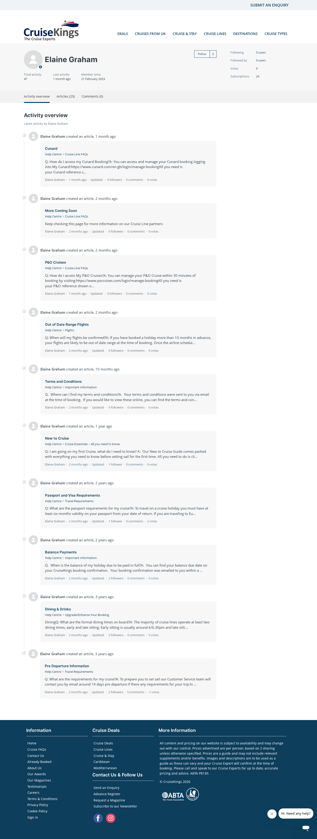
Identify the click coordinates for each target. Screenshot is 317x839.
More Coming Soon (61, 210)
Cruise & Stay (185, 33)
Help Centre (53, 154)
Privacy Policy (37, 805)
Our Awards (36, 774)
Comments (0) (92, 96)
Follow (202, 54)
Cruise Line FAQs (76, 154)
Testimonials (37, 786)
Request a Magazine (109, 800)
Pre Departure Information (67, 666)
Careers (33, 792)
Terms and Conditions (63, 381)
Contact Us (35, 755)
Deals (122, 33)
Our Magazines (39, 780)
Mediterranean (105, 768)
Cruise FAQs (36, 749)
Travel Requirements (79, 501)
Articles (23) (66, 96)
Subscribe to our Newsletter (115, 806)
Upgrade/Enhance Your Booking (87, 615)
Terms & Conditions (42, 799)
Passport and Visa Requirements (72, 495)
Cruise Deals (103, 743)
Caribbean (102, 761)
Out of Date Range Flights (67, 324)
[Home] (51, 31)
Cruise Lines (215, 33)
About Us (34, 768)
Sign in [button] (32, 817)
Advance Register (107, 794)
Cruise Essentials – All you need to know (92, 444)
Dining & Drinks (58, 609)
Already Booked (39, 761)
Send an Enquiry (106, 787)
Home (31, 743)
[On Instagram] (110, 821)
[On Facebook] (99, 821)
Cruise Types (276, 33)
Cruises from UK (150, 33)
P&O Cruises (55, 262)
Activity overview (37, 96)
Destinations (245, 33)
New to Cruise (57, 438)
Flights (69, 330)
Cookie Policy (37, 811)
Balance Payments (61, 552)
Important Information (81, 387)
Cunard (51, 148)
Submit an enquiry (269, 5)
